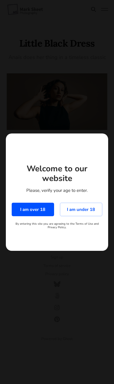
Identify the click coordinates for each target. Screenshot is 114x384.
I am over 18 (32, 209)
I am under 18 (81, 209)
